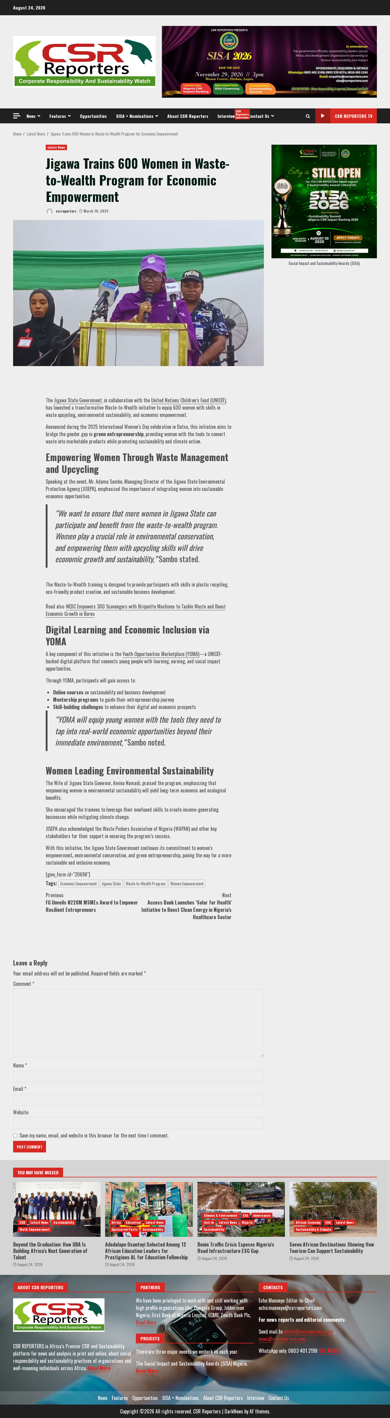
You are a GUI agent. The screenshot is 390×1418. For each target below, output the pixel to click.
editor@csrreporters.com (308, 1331)
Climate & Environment (221, 1215)
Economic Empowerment (78, 883)
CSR (22, 1222)
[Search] (308, 116)
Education (133, 1222)
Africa (116, 1222)
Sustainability (63, 1222)
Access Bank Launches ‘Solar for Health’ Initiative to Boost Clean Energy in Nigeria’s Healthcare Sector (186, 906)
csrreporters (65, 210)
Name (20, 1065)
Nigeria (247, 1222)
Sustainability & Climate (313, 1229)
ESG (245, 1215)
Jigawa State (111, 883)
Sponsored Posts (124, 1229)
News (31, 116)
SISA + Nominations (135, 116)
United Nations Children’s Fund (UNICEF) (188, 400)
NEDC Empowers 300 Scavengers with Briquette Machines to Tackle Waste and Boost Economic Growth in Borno (136, 610)
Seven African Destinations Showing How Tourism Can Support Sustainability (333, 1209)
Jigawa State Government (78, 400)
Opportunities (93, 116)
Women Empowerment (187, 883)
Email (19, 1088)
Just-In (209, 1222)
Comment (23, 983)
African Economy (308, 1222)
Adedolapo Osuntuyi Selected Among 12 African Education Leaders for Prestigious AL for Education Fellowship (149, 1209)
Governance (262, 1215)
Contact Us (258, 116)
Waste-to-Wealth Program (145, 883)
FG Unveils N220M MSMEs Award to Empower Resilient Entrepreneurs (92, 902)
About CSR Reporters (187, 116)
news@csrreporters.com (282, 1338)
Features (57, 116)
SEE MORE (329, 1350)
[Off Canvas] (16, 115)
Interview (231, 114)
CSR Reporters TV (353, 116)
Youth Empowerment (35, 1229)
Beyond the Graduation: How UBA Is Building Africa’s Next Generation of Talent (57, 1209)
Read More (99, 1368)
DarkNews (234, 1411)
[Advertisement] (269, 61)
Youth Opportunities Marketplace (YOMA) (160, 654)
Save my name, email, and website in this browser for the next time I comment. (94, 1135)
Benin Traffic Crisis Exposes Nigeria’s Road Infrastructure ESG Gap (241, 1209)
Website (20, 1112)
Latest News (56, 147)
